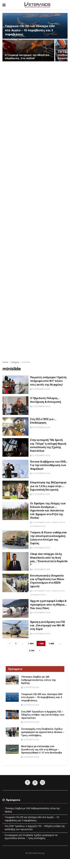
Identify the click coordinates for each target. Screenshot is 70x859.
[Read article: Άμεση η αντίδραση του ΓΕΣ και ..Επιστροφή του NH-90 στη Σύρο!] (15, 629)
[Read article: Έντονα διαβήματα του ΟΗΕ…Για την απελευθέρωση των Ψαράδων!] (15, 469)
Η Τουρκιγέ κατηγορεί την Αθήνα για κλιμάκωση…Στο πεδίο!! (27, 56)
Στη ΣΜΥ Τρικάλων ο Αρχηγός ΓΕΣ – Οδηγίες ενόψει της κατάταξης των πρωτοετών (42, 714)
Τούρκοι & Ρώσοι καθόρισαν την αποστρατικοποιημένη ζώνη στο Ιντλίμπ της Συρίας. (48, 538)
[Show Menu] (4, 5)
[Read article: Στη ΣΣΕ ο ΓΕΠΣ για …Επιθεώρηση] (15, 426)
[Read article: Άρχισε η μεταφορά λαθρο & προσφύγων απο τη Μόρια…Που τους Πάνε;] (15, 608)
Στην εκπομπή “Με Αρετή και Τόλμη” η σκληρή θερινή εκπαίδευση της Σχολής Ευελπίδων (48, 445)
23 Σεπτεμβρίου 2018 (41, 389)
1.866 (51, 643)
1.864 (30, 643)
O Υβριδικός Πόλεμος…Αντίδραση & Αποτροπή (45, 399)
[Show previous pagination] (9, 643)
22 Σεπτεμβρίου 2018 (41, 455)
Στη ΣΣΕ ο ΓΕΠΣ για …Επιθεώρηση (43, 420)
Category (15, 362)
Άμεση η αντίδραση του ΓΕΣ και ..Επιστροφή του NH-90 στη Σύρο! (47, 625)
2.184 (31, 650)
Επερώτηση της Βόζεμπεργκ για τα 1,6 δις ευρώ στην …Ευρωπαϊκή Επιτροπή (48, 486)
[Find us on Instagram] (42, 782)
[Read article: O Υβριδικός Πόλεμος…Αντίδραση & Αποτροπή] (15, 405)
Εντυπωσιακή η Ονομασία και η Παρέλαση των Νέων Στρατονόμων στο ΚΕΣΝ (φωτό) (47, 581)
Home (5, 362)
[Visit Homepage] (37, 5)
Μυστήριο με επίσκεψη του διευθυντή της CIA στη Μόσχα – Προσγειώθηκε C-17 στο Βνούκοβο (41, 749)
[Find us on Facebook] (27, 782)
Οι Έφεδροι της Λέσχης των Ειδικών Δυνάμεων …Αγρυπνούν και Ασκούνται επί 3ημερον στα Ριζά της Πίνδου (48, 511)
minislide (26, 362)
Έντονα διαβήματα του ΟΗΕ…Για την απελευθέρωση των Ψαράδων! (49, 465)
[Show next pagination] (39, 650)
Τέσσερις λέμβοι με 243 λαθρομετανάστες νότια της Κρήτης (38, 679)
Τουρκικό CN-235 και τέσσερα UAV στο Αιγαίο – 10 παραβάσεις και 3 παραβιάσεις (30, 30)
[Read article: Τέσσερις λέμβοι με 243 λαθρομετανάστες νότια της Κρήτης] (12, 679)
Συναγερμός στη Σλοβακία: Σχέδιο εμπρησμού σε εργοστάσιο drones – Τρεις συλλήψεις (42, 732)
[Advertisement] (35, 210)
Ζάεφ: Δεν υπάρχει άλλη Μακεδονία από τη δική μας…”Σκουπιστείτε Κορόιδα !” (49, 559)
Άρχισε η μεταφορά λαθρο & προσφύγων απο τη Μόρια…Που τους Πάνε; (48, 604)
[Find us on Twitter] (35, 782)
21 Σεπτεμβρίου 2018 (41, 494)
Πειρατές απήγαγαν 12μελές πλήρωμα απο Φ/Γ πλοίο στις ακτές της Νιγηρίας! (48, 380)
